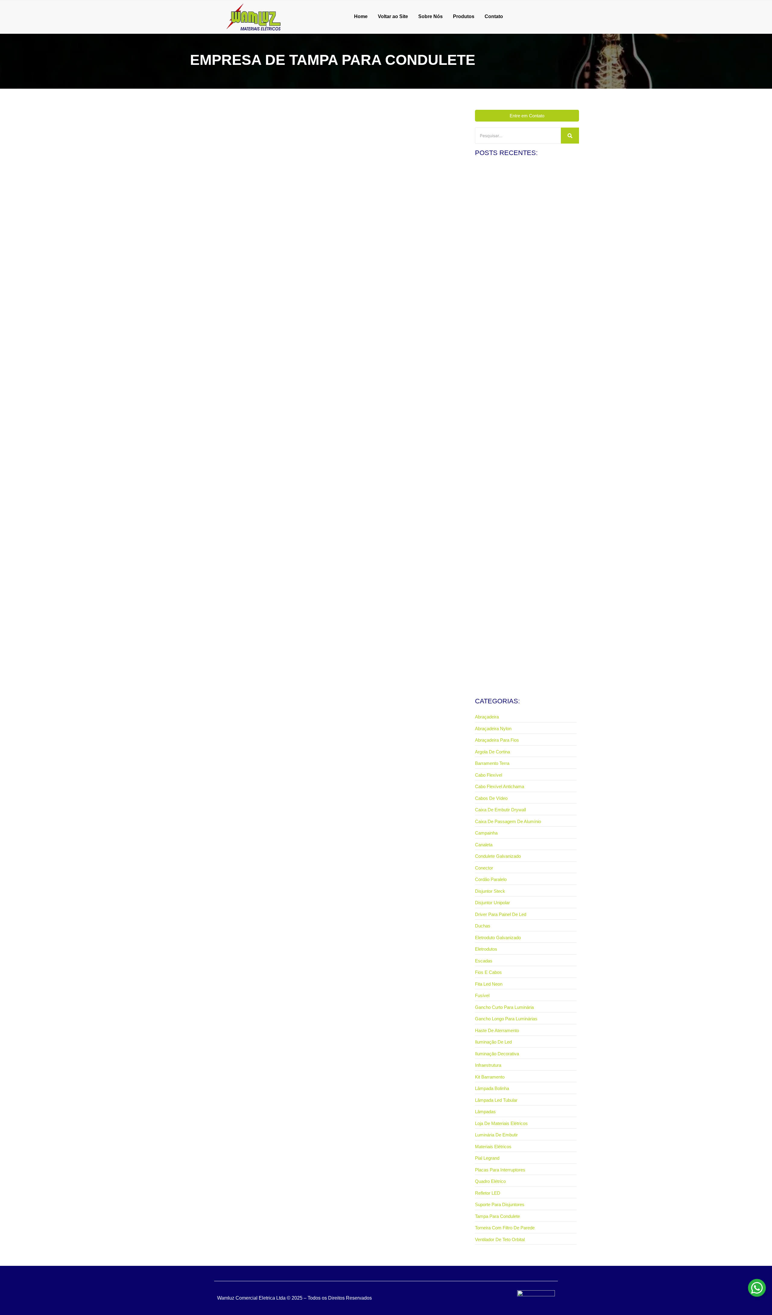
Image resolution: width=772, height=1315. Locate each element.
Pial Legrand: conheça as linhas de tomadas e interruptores (518, 247)
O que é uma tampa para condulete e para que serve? (255, 246)
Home (361, 16)
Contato (494, 16)
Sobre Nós (430, 16)
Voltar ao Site (393, 16)
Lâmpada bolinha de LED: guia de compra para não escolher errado (523, 664)
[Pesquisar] (570, 136)
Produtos (463, 16)
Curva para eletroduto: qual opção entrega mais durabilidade (519, 456)
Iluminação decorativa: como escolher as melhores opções (523, 560)
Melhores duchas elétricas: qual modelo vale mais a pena (523, 351)
